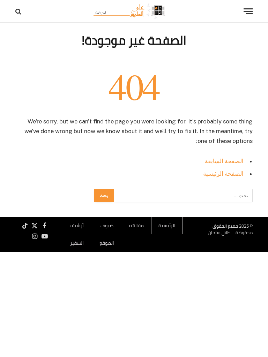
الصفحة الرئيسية (223, 173)
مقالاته (136, 225)
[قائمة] (248, 11)
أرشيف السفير (77, 234)
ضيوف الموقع (106, 234)
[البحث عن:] (183, 195)
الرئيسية (167, 225)
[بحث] (19, 11)
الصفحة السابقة (224, 161)
